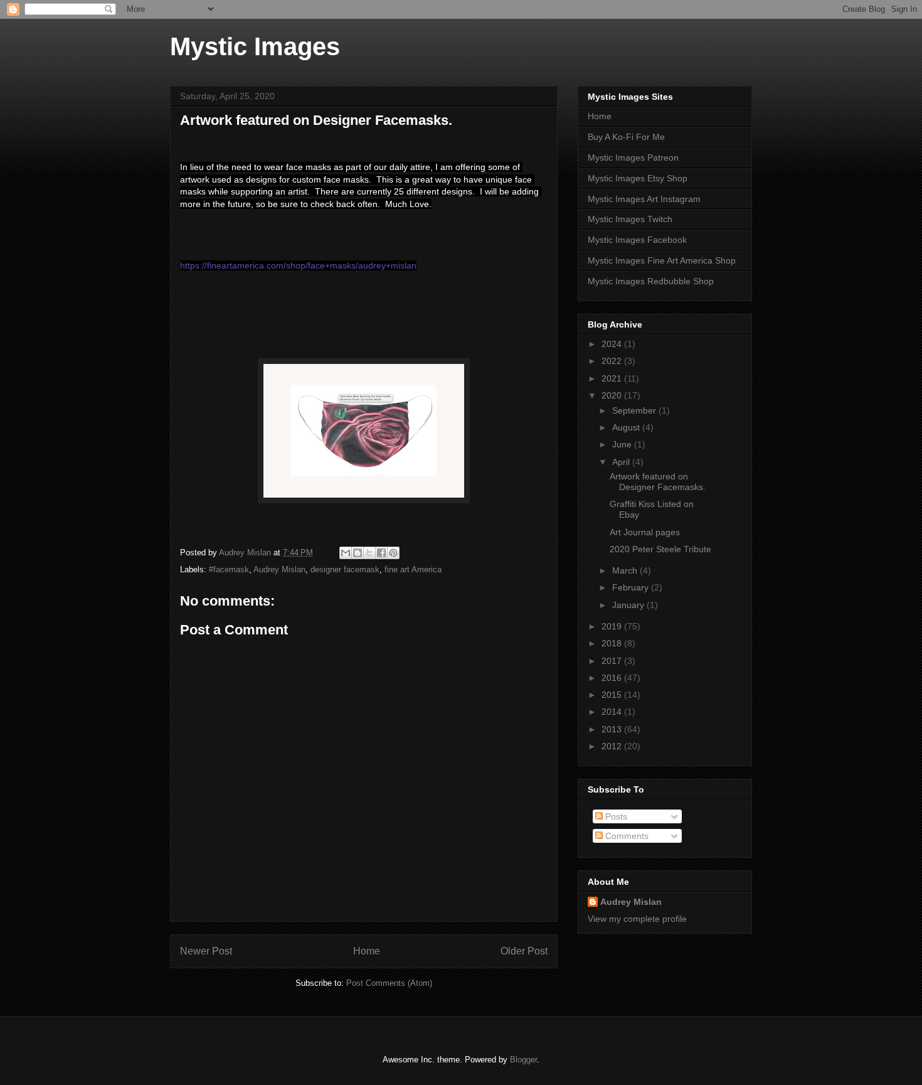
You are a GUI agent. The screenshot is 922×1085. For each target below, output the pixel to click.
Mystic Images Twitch (630, 219)
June (623, 444)
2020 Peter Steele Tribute (660, 549)
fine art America (413, 569)
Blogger (523, 1059)
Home (366, 951)
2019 (612, 626)
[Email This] (345, 553)
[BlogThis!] (357, 553)
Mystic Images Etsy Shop (637, 178)
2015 (612, 695)
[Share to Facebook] (381, 553)
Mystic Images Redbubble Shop (651, 281)
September (635, 410)
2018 (612, 643)
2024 (612, 344)
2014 (612, 712)
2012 (612, 746)
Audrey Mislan (279, 569)
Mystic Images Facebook (637, 240)
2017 (612, 661)
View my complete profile (637, 919)
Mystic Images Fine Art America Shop (662, 260)
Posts (615, 816)
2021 (612, 378)
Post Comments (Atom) (389, 983)
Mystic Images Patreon (633, 157)
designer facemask (344, 569)
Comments (626, 836)
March (626, 570)
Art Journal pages (645, 532)
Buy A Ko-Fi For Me (626, 137)
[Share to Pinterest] (393, 553)
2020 (612, 395)
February (631, 587)
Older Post (524, 951)
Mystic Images (255, 46)
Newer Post (206, 951)
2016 (612, 678)
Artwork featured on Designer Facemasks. (658, 481)
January (629, 605)
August (627, 427)
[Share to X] (369, 553)
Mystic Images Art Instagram (644, 199)
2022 (612, 361)
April (622, 462)
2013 (612, 729)
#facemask (229, 569)
